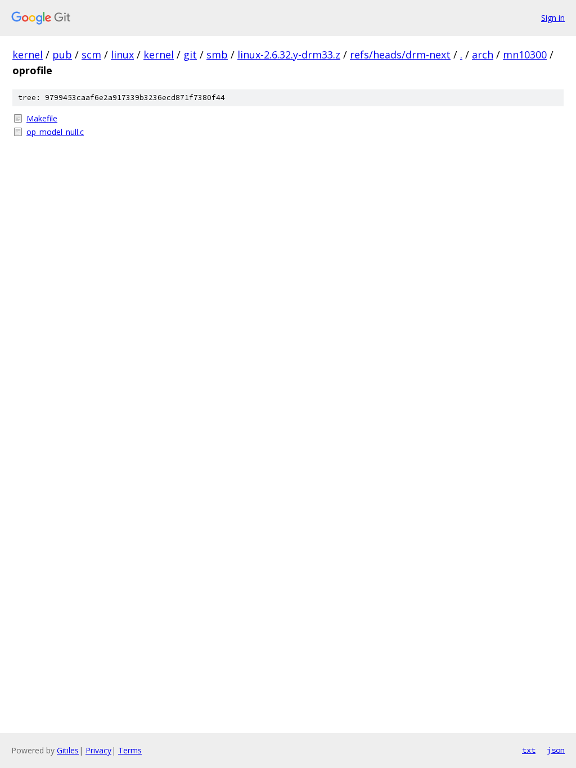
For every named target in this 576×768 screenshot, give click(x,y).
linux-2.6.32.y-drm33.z (288, 54)
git (190, 54)
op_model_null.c (55, 132)
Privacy (98, 750)
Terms (130, 750)
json (556, 750)
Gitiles (68, 750)
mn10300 (525, 54)
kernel (27, 54)
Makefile (41, 118)
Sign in (553, 17)
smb (217, 54)
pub (62, 54)
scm (91, 54)
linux (122, 54)
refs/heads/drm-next (400, 54)
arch (482, 54)
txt (529, 750)
